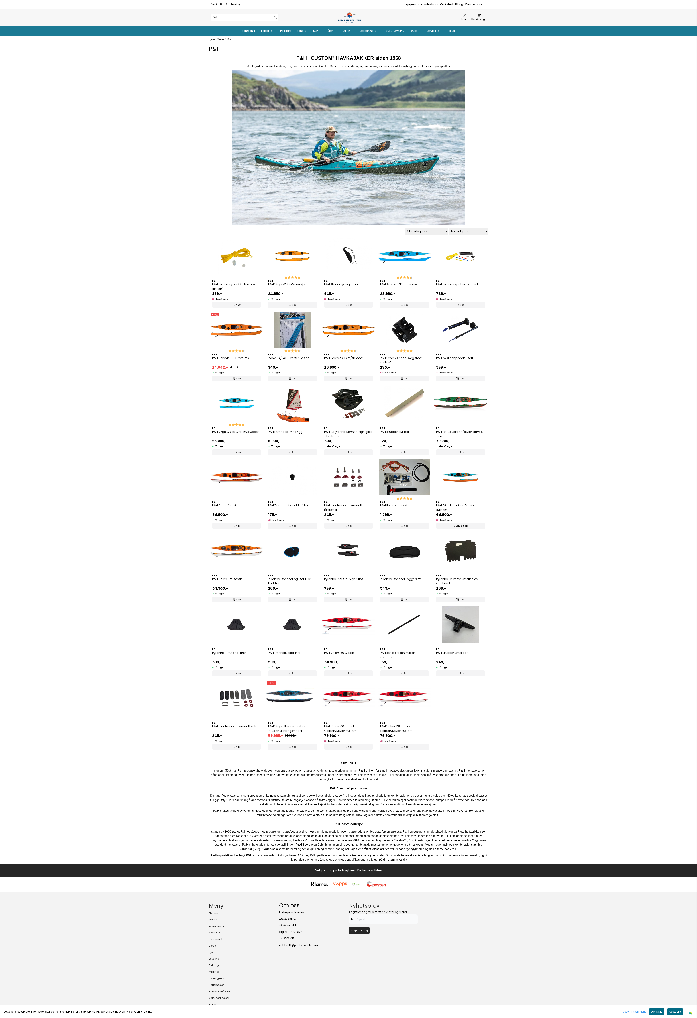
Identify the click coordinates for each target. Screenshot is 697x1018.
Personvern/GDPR (219, 991)
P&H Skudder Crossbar (452, 653)
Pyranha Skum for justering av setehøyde (457, 581)
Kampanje (248, 31)
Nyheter (213, 913)
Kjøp (211, 952)
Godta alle (675, 1011)
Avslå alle (656, 1011)
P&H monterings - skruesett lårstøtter (343, 507)
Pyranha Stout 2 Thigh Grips (343, 579)
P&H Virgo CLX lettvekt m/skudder (235, 432)
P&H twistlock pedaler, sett (454, 358)
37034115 (289, 938)
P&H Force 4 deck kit (394, 505)
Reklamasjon (216, 984)
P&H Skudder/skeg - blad (341, 284)
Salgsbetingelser (219, 997)
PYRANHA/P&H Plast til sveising (288, 358)
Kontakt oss (473, 4)
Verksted (446, 4)
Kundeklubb (429, 4)
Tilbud (451, 31)
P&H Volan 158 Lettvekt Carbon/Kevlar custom (396, 728)
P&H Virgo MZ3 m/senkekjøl (286, 284)
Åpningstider (216, 926)
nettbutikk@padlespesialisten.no (299, 945)
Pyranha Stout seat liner (229, 653)
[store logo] (349, 17)
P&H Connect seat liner (284, 653)
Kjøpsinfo (412, 4)
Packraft (285, 31)
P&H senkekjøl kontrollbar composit (397, 655)
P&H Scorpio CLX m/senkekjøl (400, 284)
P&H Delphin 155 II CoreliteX (230, 358)
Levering (214, 958)
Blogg (459, 4)
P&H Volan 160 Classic (339, 653)
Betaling (214, 965)
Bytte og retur (217, 978)
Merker (220, 39)
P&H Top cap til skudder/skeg (288, 505)
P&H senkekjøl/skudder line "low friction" (234, 286)
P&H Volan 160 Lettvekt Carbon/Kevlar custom (340, 728)
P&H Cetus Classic (225, 505)
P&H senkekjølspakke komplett (457, 284)
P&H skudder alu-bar (394, 432)
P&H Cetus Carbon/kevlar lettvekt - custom (459, 434)
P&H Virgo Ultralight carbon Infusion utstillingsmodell (287, 728)
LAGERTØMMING (394, 31)
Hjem (212, 39)
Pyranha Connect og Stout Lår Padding (289, 581)
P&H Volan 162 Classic (227, 579)
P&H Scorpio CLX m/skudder (343, 358)
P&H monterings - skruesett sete (234, 726)
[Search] (275, 17)
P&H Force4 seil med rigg (285, 432)
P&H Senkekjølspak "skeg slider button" (401, 360)
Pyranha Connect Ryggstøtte (401, 579)
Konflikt (213, 1004)
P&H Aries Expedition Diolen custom (455, 507)
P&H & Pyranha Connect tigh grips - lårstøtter (348, 434)
